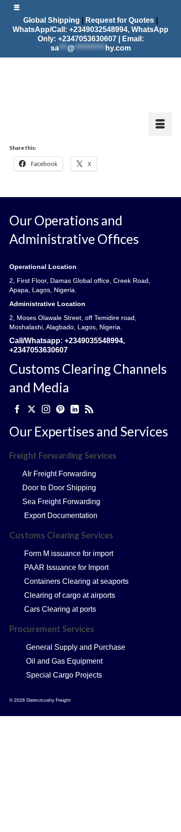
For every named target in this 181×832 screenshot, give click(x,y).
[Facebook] (17, 408)
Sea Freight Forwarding (60, 502)
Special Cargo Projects (63, 675)
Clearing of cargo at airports (69, 595)
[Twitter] (31, 408)
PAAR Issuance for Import (66, 567)
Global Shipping (51, 20)
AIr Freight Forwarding (59, 474)
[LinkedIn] (74, 408)
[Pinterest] (60, 408)
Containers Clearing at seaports (76, 581)
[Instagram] (45, 408)
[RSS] (89, 408)
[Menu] (160, 124)
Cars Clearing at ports (60, 609)
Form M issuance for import (68, 553)
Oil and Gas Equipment (64, 661)
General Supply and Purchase (75, 647)
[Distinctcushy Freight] (90, 84)
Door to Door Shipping (59, 488)
